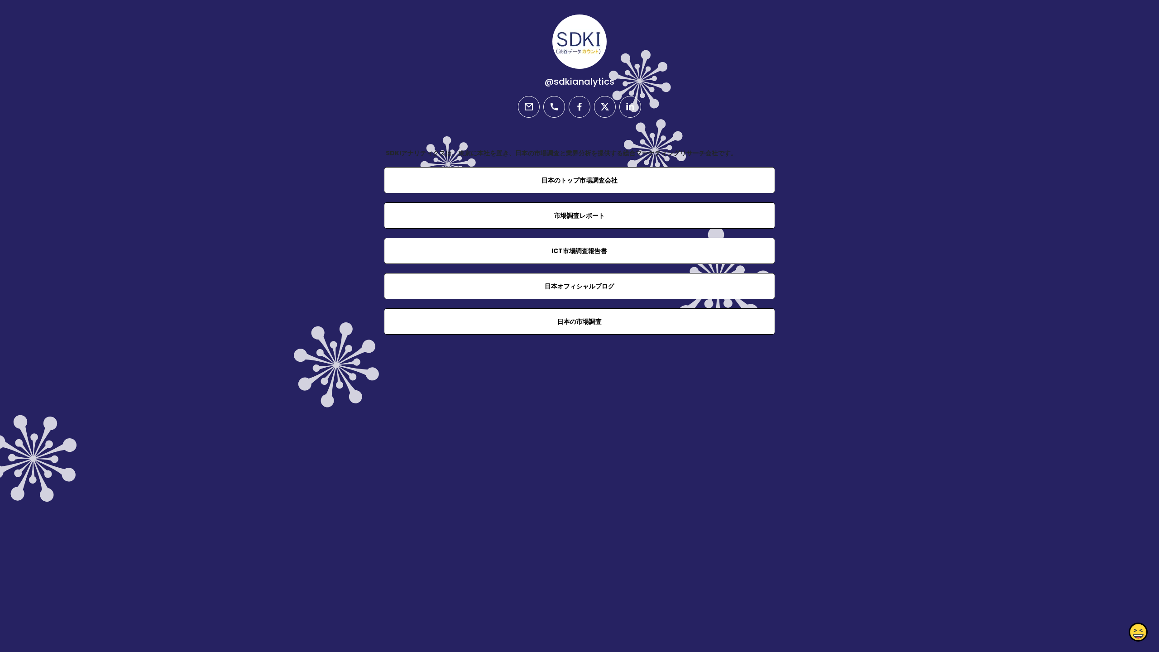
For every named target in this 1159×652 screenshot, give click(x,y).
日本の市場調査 (579, 321)
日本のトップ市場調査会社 (579, 180)
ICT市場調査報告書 (579, 250)
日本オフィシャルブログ (579, 286)
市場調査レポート (579, 215)
